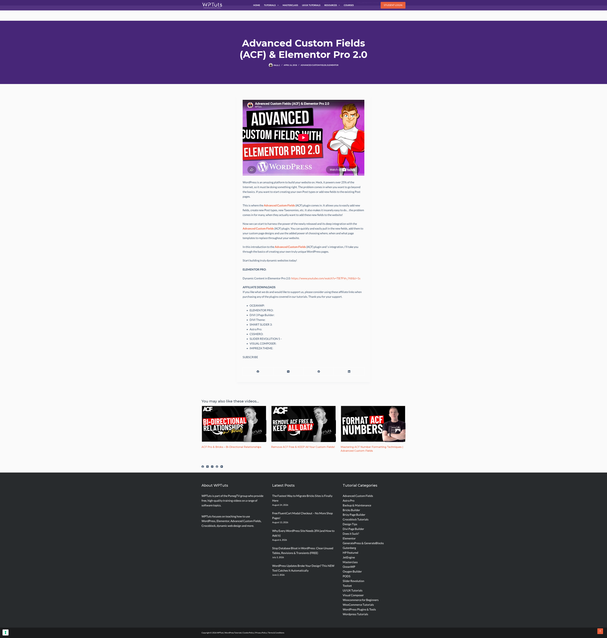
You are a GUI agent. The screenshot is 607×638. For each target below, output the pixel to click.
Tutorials (270, 5)
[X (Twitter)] (288, 372)
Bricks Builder (351, 510)
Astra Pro (348, 500)
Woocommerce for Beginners (361, 600)
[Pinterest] (319, 372)
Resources (330, 5)
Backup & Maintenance (357, 505)
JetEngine (349, 557)
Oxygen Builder (352, 571)
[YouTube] (222, 466)
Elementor (332, 65)
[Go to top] (600, 631)
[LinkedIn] (349, 372)
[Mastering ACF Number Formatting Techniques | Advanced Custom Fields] (373, 424)
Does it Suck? (351, 533)
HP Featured (350, 552)
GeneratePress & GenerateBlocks (363, 543)
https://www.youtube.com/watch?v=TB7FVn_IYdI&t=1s (325, 278)
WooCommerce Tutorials (358, 604)
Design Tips (350, 524)
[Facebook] (258, 372)
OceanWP (349, 566)
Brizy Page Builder (354, 514)
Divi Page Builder (353, 529)
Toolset (347, 585)
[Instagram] (212, 466)
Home (256, 5)
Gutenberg (349, 548)
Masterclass (290, 5)
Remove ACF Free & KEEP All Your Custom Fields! (303, 446)
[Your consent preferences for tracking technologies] (6, 632)
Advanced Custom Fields (313, 65)
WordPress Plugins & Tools (359, 609)
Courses (349, 5)
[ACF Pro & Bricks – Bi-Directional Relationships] (234, 424)
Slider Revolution (353, 581)
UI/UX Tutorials (311, 5)
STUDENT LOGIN (393, 5)
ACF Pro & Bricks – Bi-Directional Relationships (231, 446)
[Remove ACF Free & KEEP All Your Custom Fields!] (303, 424)
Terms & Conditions (276, 633)
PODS (346, 576)
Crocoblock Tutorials (355, 519)
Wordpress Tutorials (355, 614)
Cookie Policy (248, 633)
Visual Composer (353, 595)
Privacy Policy (261, 633)
